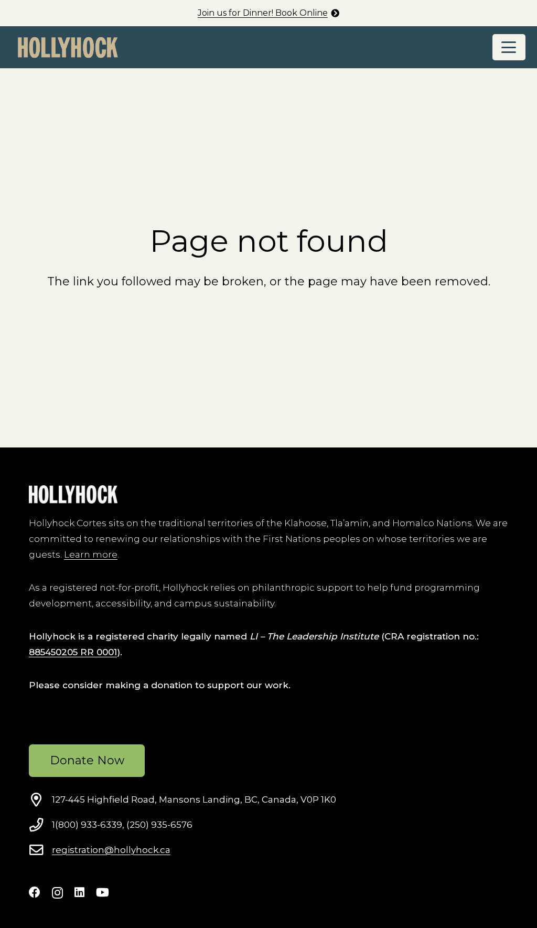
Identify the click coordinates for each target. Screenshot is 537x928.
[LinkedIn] (79, 892)
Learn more (90, 554)
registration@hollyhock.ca (111, 850)
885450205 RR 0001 (73, 652)
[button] (508, 47)
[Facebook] (34, 892)
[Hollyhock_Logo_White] (73, 494)
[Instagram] (57, 893)
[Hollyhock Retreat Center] (68, 47)
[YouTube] (102, 892)
